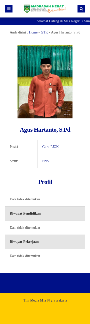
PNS (45, 161)
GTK (44, 32)
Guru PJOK (50, 147)
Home (33, 32)
